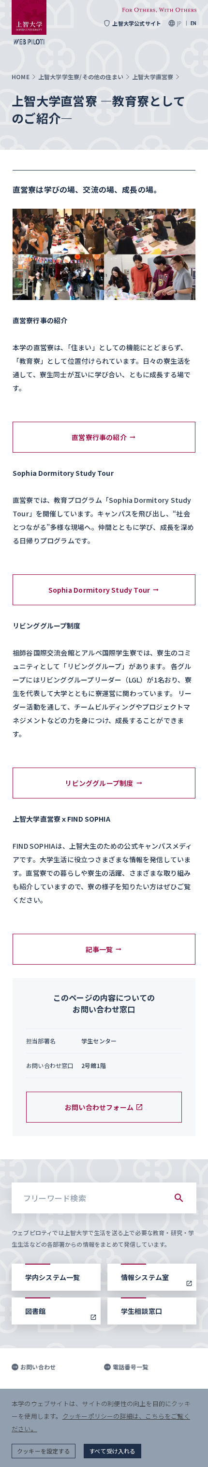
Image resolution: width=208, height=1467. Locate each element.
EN (193, 23)
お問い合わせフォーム (99, 1107)
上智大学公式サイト (136, 23)
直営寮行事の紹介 (99, 437)
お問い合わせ (38, 1367)
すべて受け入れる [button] (112, 1451)
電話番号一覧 (130, 1367)
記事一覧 (99, 949)
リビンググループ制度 (99, 783)
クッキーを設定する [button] (43, 1451)
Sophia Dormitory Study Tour (99, 590)
